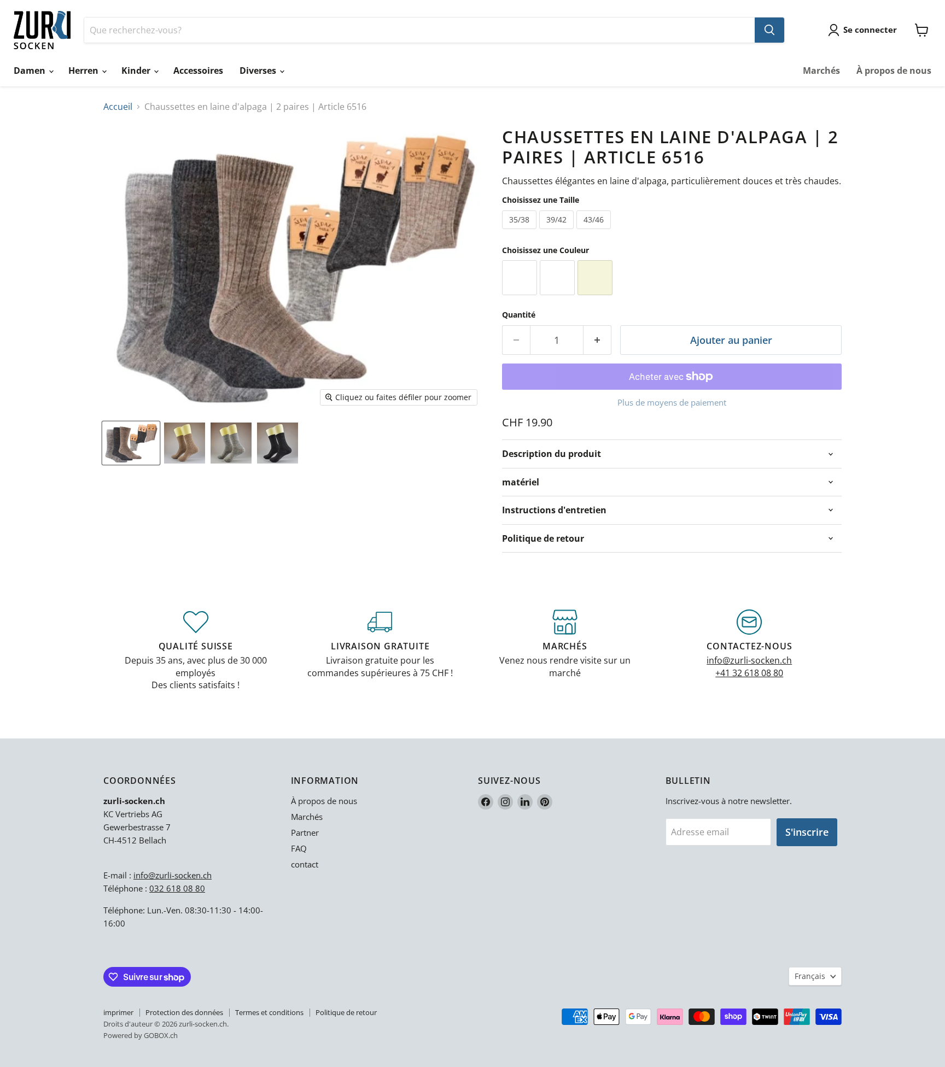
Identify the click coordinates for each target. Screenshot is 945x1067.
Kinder (137, 71)
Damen (31, 71)
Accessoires (198, 71)
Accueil (117, 107)
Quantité (518, 314)
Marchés (821, 71)
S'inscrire (807, 832)
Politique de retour (346, 1012)
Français (810, 976)
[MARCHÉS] (564, 650)
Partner (305, 832)
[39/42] (557, 231)
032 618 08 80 (177, 888)
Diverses (259, 71)
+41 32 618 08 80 (749, 673)
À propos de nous (893, 71)
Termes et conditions (269, 1012)
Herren (84, 71)
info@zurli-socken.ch (749, 660)
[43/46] (595, 231)
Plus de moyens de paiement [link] (671, 402)
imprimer (118, 1012)
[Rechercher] (769, 30)
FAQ (299, 848)
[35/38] (520, 231)
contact (304, 864)
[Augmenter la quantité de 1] (597, 340)
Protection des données (184, 1012)
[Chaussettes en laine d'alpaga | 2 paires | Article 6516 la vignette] (131, 443)
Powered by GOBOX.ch (140, 1035)
